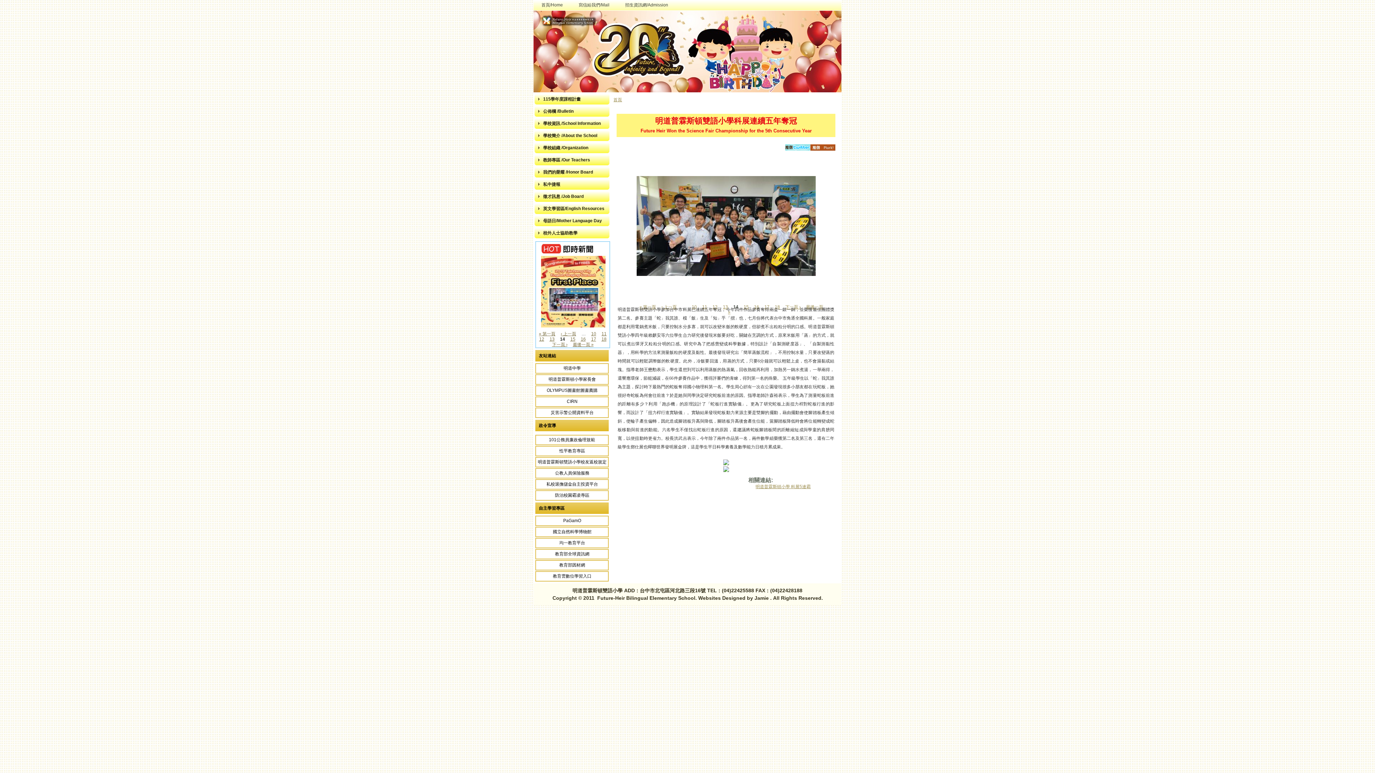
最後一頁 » (583, 344)
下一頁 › (560, 344)
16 (583, 339)
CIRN (572, 401)
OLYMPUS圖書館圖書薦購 (572, 390)
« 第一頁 (547, 333)
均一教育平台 (572, 542)
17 (593, 339)
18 (604, 339)
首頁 (617, 99)
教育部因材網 (572, 565)
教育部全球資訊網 (572, 553)
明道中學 (572, 368)
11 (604, 333)
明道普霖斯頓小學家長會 (572, 379)
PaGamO (572, 520)
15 (572, 339)
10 (593, 333)
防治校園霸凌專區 (572, 495)
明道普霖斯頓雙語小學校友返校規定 (572, 462)
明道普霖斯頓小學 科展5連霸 (783, 486)
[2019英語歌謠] (573, 326)
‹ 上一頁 (568, 333)
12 (541, 339)
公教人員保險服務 (572, 473)
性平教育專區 (572, 450)
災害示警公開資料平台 (572, 412)
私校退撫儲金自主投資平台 (572, 484)
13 (552, 339)
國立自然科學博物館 (572, 531)
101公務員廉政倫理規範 (572, 439)
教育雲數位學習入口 (572, 576)
